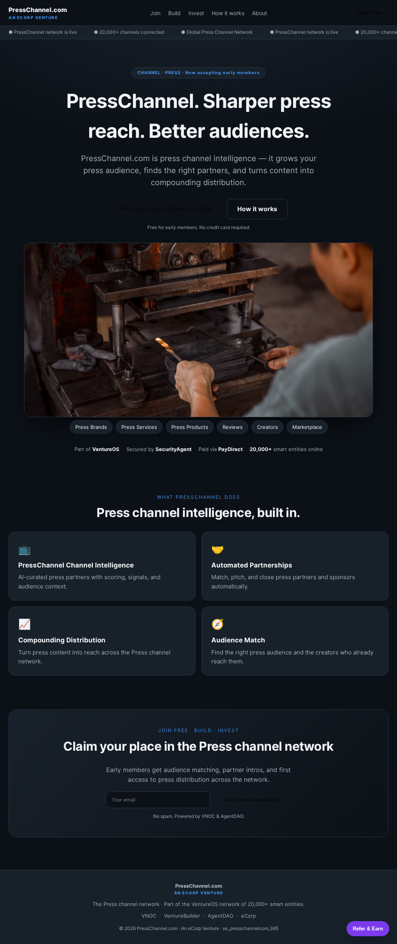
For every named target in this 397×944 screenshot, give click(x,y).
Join (155, 13)
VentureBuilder (182, 916)
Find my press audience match (165, 208)
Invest (196, 13)
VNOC (149, 916)
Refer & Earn (368, 929)
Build (174, 13)
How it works (228, 13)
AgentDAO (220, 916)
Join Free (369, 12)
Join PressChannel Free (252, 800)
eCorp (248, 916)
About (259, 13)
